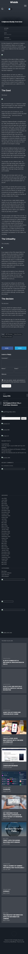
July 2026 (4, 498)
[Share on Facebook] (5, 24)
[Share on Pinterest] (9, 24)
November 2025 (6, 512)
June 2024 (4, 541)
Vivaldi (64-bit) (5, 444)
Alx (23, 942)
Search (3, 416)
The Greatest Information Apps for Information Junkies (13, 916)
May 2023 (4, 562)
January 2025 (5, 529)
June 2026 (4, 500)
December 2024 (6, 531)
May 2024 (4, 543)
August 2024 (5, 538)
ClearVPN (6, 789)
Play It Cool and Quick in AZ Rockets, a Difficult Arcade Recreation (12, 688)
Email (16, 368)
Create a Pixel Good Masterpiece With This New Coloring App (13, 740)
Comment (5, 358)
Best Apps (5, 838)
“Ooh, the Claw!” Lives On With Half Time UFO (13, 445)
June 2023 (4, 560)
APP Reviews (9, 334)
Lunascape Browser (10, 765)
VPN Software (7, 787)
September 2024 (6, 536)
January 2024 (5, 550)
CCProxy (6, 891)
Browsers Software (8, 763)
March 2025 (5, 526)
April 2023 (4, 564)
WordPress (13, 942)
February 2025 (5, 528)
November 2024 (6, 533)
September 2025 (6, 515)
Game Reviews (6, 658)
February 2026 (5, 507)
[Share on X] (3, 24)
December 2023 (6, 552)
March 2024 (5, 547)
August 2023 (5, 559)
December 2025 (6, 510)
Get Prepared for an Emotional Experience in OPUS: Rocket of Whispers (12, 814)
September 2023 (6, 557)
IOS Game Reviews (7, 336)
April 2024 (4, 545)
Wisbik (14, 2)
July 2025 (4, 519)
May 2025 (4, 522)
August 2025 (5, 517)
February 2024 (5, 548)
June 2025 (4, 521)
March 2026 (5, 505)
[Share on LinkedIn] (12, 24)
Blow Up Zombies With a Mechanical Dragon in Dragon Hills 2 (13, 662)
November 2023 (6, 553)
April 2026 (4, 503)
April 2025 (4, 524)
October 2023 (5, 555)
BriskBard (4, 447)
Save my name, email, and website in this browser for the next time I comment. (14, 381)
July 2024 (4, 540)
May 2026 (4, 502)
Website (4, 374)
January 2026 (5, 508)
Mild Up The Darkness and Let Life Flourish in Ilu (14, 452)
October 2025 (5, 514)
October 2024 (5, 534)
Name (4, 368)
